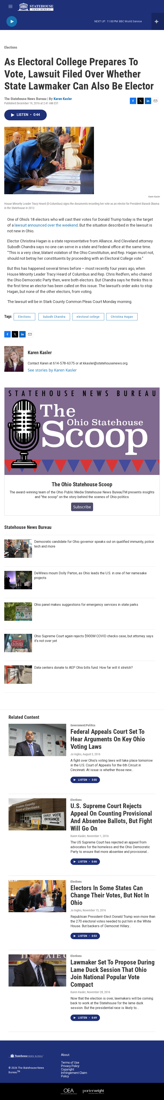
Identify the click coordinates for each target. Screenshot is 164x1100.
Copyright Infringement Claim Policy (74, 1073)
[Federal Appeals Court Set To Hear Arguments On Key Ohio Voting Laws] (37, 740)
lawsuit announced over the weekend (46, 225)
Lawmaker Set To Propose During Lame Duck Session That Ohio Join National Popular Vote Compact (112, 973)
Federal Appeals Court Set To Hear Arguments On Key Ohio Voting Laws (107, 739)
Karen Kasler (63, 99)
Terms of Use (70, 1062)
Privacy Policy (70, 1066)
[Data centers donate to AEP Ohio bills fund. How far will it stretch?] (18, 674)
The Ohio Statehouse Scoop (82, 484)
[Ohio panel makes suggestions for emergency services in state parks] (18, 611)
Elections (10, 47)
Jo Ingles (75, 754)
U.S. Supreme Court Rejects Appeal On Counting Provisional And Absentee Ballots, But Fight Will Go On (111, 817)
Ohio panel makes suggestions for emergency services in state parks (86, 605)
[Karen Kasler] (13, 359)
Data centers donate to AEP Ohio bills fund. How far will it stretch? (83, 668)
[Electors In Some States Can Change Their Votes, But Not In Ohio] (37, 896)
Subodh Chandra (54, 316)
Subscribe (82, 506)
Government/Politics (82, 725)
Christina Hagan (122, 316)
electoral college (88, 316)
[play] (11, 21)
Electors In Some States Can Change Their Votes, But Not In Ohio (109, 895)
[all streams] (157, 21)
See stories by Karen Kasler (52, 370)
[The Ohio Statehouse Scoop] (82, 431)
